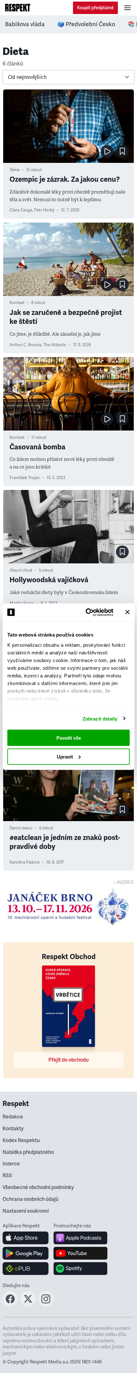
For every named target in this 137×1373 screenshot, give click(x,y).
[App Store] (26, 1238)
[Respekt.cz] (17, 7)
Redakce (13, 1117)
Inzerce (11, 1164)
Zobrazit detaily (100, 718)
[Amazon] (26, 1268)
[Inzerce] (68, 906)
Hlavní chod (21, 570)
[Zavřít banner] (127, 612)
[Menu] (127, 7)
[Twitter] (28, 1304)
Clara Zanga (21, 210)
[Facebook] (10, 1304)
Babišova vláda (25, 24)
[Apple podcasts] (80, 1238)
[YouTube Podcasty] (80, 1253)
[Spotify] (80, 1268)
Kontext (17, 302)
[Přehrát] (107, 151)
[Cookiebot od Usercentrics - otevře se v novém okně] (86, 612)
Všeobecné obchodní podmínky (38, 1187)
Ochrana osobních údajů (30, 1199)
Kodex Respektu (21, 1140)
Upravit (65, 756)
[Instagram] (46, 1304)
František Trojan (25, 477)
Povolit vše (68, 738)
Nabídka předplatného (28, 1152)
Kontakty (13, 1128)
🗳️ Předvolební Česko (86, 24)
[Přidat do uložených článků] (122, 151)
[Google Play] (26, 1253)
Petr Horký (44, 210)
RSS (7, 1175)
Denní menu (21, 828)
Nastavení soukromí (26, 1211)
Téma (14, 169)
